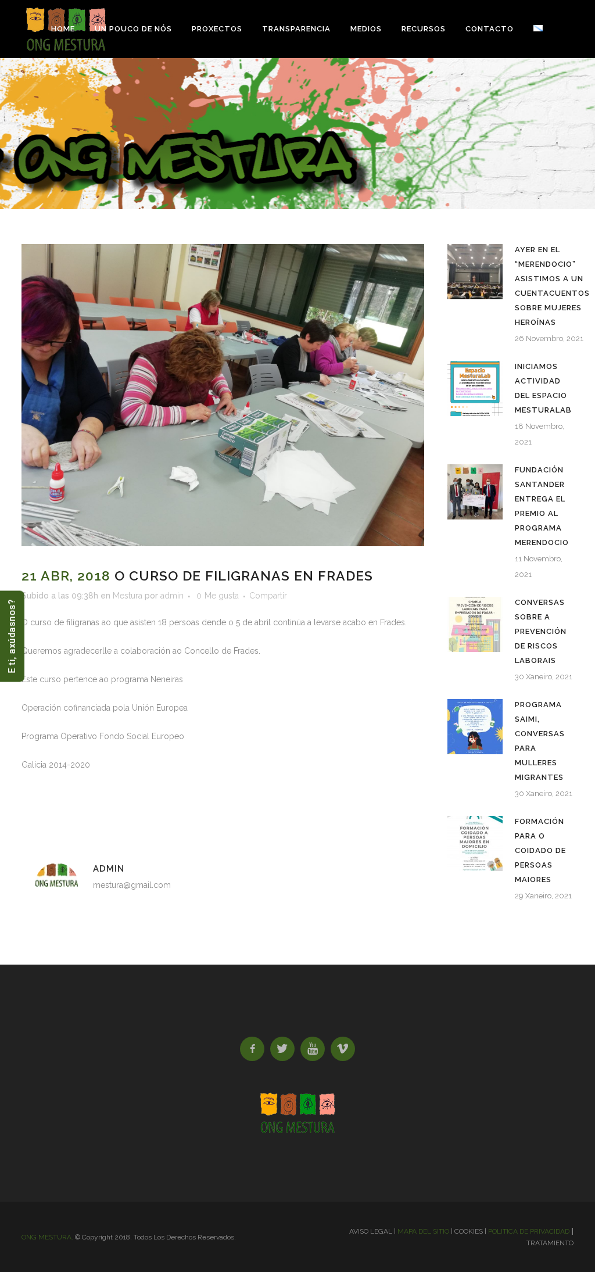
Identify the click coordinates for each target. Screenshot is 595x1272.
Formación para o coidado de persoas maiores (540, 850)
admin (172, 595)
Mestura (127, 595)
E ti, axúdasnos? (11, 636)
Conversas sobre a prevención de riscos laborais (541, 631)
